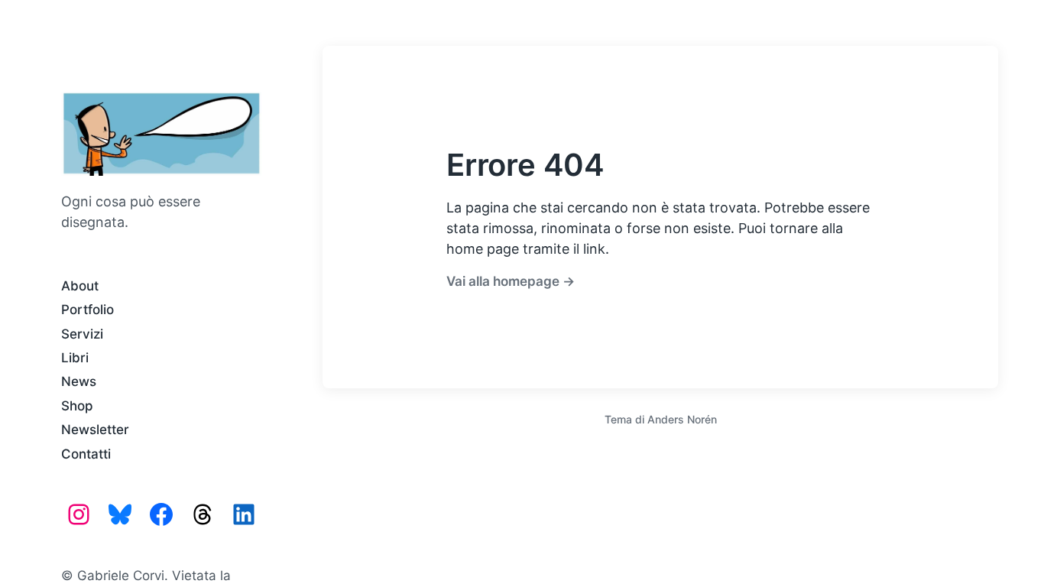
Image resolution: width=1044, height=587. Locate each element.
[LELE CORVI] (161, 134)
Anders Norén (682, 419)
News (78, 381)
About (80, 286)
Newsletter (95, 429)
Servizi (82, 334)
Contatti (86, 454)
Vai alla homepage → (510, 281)
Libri (75, 357)
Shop (77, 405)
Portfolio (87, 309)
